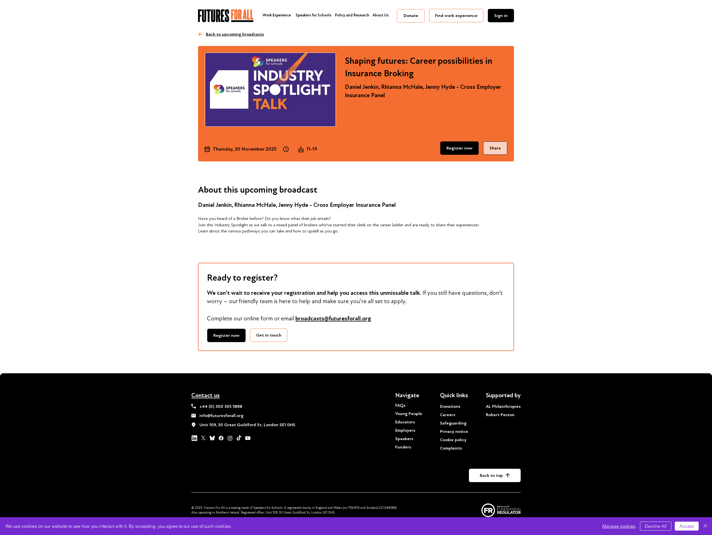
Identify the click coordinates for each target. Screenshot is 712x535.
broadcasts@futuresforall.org (333, 318)
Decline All (656, 526)
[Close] (705, 526)
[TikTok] (239, 438)
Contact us (205, 395)
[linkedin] (194, 438)
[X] (203, 438)
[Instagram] (230, 438)
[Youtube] (248, 438)
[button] (226, 335)
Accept (686, 526)
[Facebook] (221, 438)
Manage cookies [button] (619, 526)
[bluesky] (212, 438)
